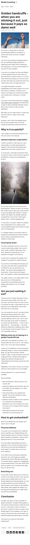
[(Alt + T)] (16, 2)
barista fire (25, 461)
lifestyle (4, 527)
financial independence (18, 527)
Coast (15, 461)
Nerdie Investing (8, 2)
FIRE (10, 527)
